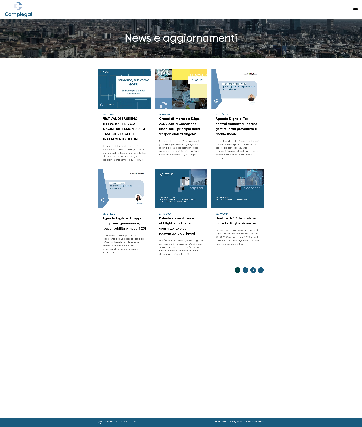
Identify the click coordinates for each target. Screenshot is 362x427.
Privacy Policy (236, 422)
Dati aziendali (219, 422)
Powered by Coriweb (254, 422)
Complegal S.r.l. (111, 422)
